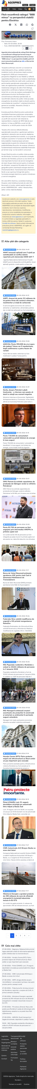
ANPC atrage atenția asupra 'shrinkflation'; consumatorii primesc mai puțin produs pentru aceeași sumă (18, 982)
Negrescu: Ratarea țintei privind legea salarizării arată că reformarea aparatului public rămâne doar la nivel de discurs (18, 951)
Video (20, 9)
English (32, 5)
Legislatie (4, 1036)
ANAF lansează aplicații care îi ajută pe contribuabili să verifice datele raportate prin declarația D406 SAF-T (19, 254)
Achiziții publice (13, 1048)
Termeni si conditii (15, 1084)
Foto (14, 9)
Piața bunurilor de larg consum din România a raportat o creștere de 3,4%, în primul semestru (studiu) (18, 990)
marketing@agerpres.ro (10, 230)
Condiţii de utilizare (9, 223)
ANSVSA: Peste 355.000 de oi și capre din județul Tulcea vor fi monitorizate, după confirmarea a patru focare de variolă (19, 347)
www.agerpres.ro (25, 199)
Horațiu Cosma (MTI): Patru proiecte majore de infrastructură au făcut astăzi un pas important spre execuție (19, 758)
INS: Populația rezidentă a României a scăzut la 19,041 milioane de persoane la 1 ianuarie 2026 (19, 667)
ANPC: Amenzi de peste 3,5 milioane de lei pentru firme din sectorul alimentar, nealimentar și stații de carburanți (19, 300)
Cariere (3, 1055)
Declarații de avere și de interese (5, 1048)
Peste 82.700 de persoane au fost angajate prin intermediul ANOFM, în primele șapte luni (18, 529)
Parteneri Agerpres (23, 1068)
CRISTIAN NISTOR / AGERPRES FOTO (21, 46)
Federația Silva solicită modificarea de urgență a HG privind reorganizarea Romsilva (18, 621)
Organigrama (5, 1042)
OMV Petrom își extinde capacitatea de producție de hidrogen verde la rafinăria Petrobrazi (19, 483)
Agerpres (12, 1076)
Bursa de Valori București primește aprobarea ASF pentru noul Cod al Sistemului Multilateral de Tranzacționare (17, 576)
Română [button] (18, 1080)
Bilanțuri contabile (14, 1043)
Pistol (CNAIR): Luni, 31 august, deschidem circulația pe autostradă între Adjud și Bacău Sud (17, 804)
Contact (4, 1059)
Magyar (25, 5)
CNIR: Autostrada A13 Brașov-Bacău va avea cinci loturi (19, 849)
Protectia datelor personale (23, 1046)
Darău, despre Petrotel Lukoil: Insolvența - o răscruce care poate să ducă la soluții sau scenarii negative (18, 392)
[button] (33, 9)
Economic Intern (11, 41)
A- (24, 48)
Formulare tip (14, 1059)
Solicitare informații (14, 1054)
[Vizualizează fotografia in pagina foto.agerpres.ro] (18, 35)
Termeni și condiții (23, 1053)
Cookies (26, 1084)
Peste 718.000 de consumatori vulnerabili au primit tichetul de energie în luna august (19, 438)
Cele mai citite (13, 945)
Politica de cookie (23, 1060)
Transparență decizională (15, 1037)
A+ (30, 48)
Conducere (5, 1039)
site (23, 61)
